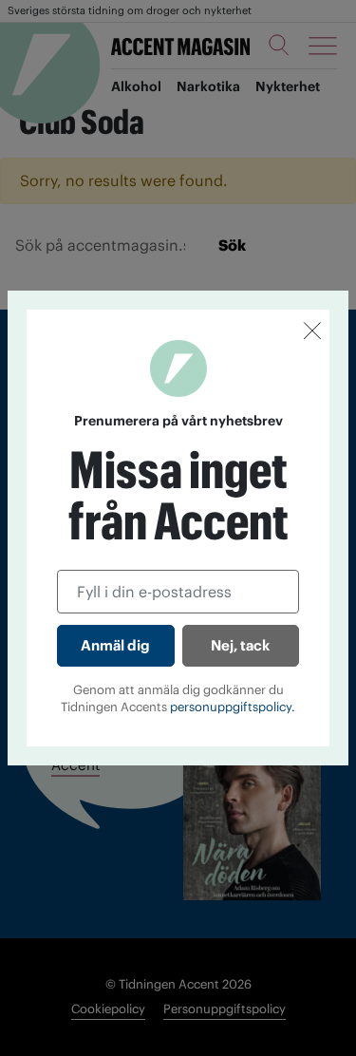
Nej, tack (240, 645)
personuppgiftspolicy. (232, 707)
